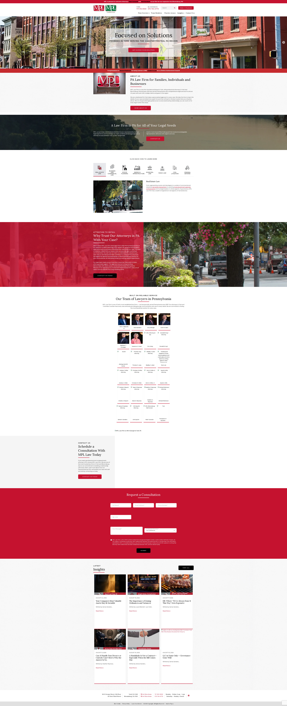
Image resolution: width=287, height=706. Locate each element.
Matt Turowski (133, 1)
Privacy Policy (126, 703)
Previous (3, 42)
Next (283, 42)
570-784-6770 (153, 9)
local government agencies (182, 187)
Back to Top (169, 703)
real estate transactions (159, 187)
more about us (140, 108)
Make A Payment (186, 8)
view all (186, 568)
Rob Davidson (145, 1)
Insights (180, 13)
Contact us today (105, 275)
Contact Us (190, 13)
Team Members (156, 13)
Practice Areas (170, 13)
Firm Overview (143, 13)
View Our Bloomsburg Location (143, 50)
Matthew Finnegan (139, 70)
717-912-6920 (141, 9)
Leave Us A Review (137, 703)
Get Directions (146, 694)
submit (143, 550)
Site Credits (117, 703)
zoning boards (150, 189)
